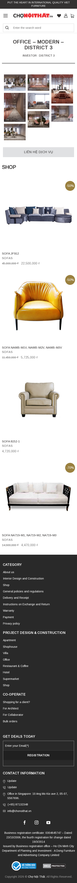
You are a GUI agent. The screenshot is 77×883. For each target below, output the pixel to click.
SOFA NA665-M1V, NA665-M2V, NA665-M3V (32, 347)
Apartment (9, 640)
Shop (6, 585)
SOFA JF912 (10, 253)
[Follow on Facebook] (25, 823)
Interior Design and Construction (23, 578)
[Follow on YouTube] (48, 823)
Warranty (8, 610)
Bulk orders (10, 721)
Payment (8, 617)
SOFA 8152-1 (11, 441)
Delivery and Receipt (16, 597)
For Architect (11, 708)
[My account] (66, 16)
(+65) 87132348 (18, 804)
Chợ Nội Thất (36, 876)
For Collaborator (13, 714)
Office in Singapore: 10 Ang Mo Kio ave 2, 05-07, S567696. (37, 796)
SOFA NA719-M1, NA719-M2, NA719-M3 (29, 535)
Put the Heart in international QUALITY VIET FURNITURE (39, 4)
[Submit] (7, 28)
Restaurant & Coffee (15, 666)
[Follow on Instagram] (36, 823)
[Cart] (72, 16)
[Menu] (5, 16)
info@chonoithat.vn (19, 811)
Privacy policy (11, 623)
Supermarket (11, 678)
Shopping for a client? (16, 702)
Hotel (6, 672)
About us (8, 572)
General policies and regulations (23, 591)
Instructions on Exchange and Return (26, 604)
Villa (5, 653)
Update (11, 780)
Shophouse (10, 646)
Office (6, 659)
